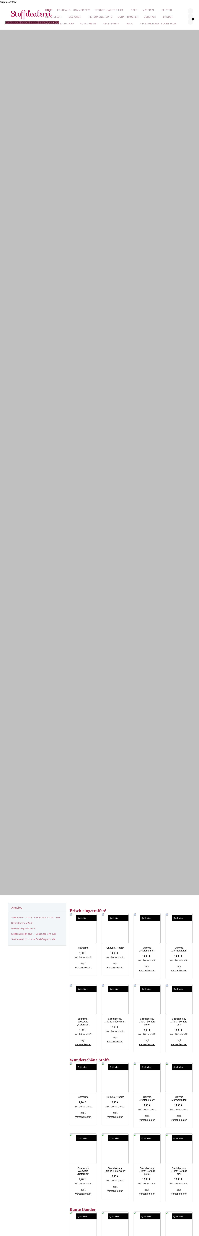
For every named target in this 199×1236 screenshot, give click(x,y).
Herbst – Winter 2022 (109, 10)
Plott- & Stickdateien (60, 24)
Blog (129, 24)
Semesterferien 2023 (21, 923)
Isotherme (83, 947)
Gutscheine (88, 24)
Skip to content (8, 2)
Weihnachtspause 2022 (23, 928)
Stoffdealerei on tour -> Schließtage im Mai (33, 939)
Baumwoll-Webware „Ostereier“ (83, 1021)
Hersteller (53, 17)
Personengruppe (100, 17)
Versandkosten (83, 967)
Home (48, 10)
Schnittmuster (128, 17)
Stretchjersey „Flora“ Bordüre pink (179, 1021)
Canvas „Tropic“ (115, 947)
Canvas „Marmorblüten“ (179, 949)
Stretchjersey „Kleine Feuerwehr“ (115, 1020)
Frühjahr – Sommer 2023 (73, 10)
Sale (134, 10)
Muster (167, 10)
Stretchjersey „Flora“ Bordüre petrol (147, 1021)
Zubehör (150, 17)
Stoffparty (111, 24)
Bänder (168, 17)
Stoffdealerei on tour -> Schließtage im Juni (33, 934)
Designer (75, 17)
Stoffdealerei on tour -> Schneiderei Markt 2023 (35, 917)
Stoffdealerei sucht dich (158, 24)
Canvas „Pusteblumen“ (147, 949)
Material (149, 10)
